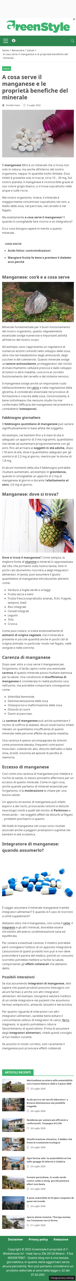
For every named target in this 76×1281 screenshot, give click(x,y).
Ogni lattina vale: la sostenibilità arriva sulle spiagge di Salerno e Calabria (49, 1160)
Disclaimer (15, 1239)
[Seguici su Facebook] (13, 41)
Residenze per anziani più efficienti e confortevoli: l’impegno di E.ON (47, 1121)
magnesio (8, 927)
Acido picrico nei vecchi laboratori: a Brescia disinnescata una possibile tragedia (47, 1103)
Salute (6, 68)
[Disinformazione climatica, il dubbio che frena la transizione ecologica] (13, 1144)
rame (66, 923)
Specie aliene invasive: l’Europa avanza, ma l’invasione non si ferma (49, 1218)
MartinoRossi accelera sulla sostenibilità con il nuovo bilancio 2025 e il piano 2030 (49, 1082)
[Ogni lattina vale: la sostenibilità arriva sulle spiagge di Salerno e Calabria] (13, 1163)
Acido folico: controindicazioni (29, 250)
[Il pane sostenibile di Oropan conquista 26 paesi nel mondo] (13, 1203)
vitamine (31, 562)
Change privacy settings (62, 1277)
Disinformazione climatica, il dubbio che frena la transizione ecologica (49, 1141)
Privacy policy (38, 1239)
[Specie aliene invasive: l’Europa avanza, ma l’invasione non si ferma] (13, 1222)
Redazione (61, 1239)
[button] (72, 41)
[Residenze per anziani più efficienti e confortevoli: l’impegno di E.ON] (13, 1125)
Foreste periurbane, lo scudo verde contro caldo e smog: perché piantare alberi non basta (48, 1180)
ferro (65, 1020)
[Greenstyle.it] (38, 26)
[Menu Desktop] (5, 41)
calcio (35, 388)
